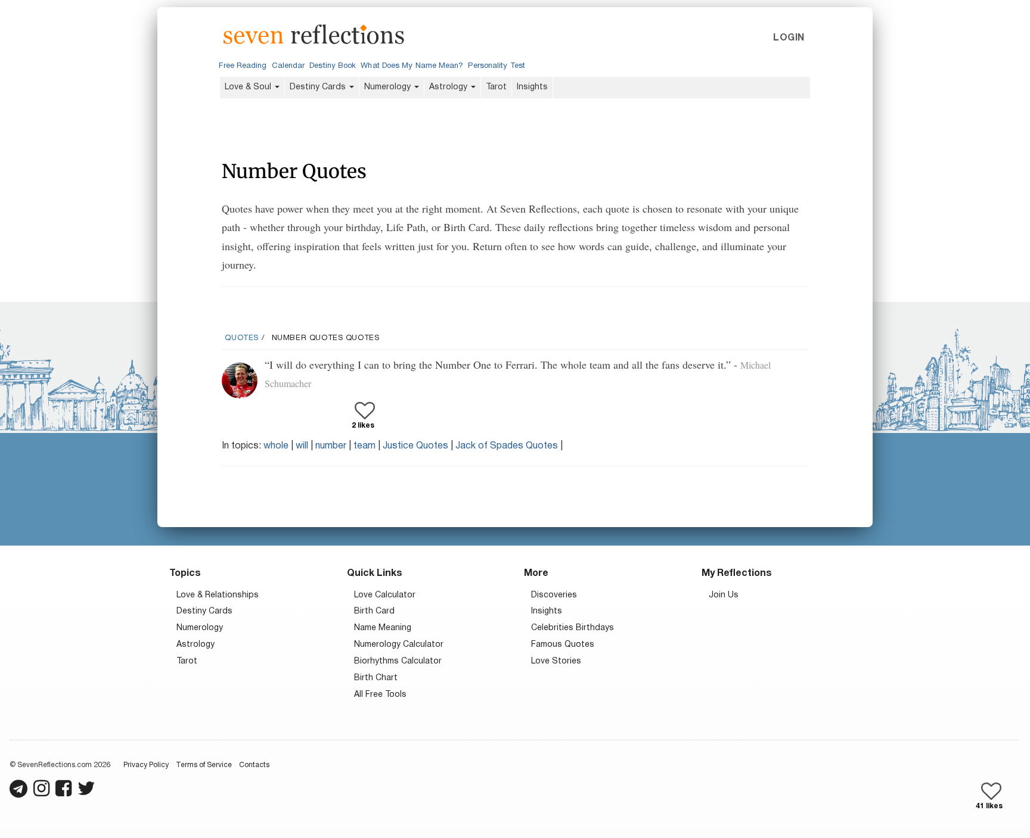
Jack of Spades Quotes (506, 446)
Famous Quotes (562, 645)
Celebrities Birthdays (572, 628)
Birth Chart (376, 678)
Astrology (449, 87)
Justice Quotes (415, 446)
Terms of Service (204, 765)
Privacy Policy (146, 765)
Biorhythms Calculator (398, 661)
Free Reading (242, 66)
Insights (532, 87)
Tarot (496, 87)
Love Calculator (384, 595)
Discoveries (554, 595)
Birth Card (374, 611)
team (364, 446)
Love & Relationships (217, 595)
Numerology (388, 87)
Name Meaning (382, 628)
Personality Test (496, 66)
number (330, 446)
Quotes (242, 338)
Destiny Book (332, 66)
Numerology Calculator (398, 645)
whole (275, 446)
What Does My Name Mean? (412, 66)
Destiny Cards (319, 87)
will (302, 446)
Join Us (724, 595)
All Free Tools (380, 695)
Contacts (254, 765)
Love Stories (556, 661)
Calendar (288, 66)
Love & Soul (249, 87)
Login (788, 38)
